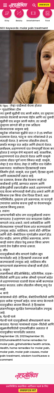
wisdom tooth (30, 356)
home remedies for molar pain (29, 348)
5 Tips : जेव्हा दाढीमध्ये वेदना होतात (21, 106)
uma (9, 340)
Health (16, 340)
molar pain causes (27, 352)
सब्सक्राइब (44, 4)
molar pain (7, 352)
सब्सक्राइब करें (28, 390)
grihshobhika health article (32, 344)
